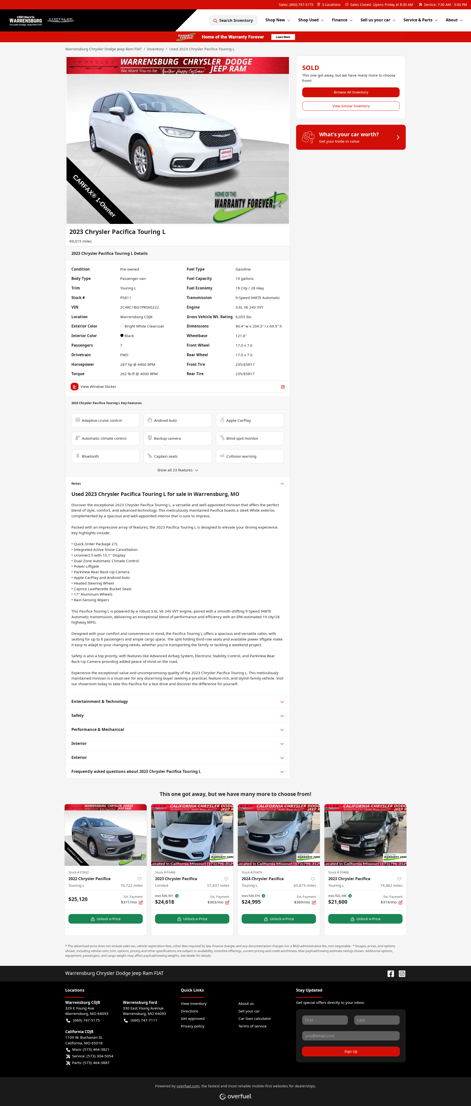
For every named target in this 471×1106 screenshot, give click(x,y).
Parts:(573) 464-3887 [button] (91, 1062)
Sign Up (350, 1051)
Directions (189, 1011)
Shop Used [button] (308, 20)
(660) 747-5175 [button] (86, 1020)
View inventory (194, 1003)
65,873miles (305, 885)
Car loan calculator (254, 1018)
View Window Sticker (98, 386)
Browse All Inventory (351, 92)
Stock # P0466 (165, 872)
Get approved (193, 1018)
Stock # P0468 (338, 872)
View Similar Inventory (351, 106)
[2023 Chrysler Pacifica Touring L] (365, 835)
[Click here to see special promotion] (235, 36)
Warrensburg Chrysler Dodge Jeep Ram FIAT (103, 48)
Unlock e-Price (109, 918)
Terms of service (252, 1026)
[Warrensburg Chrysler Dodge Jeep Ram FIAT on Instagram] (400, 973)
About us (246, 1003)
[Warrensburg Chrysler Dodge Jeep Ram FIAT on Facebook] (388, 973)
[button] (329, 4)
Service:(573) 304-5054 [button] (92, 1055)
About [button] (452, 20)
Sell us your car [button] (375, 20)
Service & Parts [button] (418, 20)
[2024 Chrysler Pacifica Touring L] (279, 835)
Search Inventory (236, 20)
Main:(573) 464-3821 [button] (91, 1049)
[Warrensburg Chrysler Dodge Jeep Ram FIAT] (47, 20)
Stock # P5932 (78, 872)
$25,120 (78, 899)
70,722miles (131, 885)
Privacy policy (192, 1026)
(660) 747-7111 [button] (144, 1020)
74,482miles (391, 885)
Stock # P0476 (252, 872)
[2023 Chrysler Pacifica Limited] (192, 835)
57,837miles (218, 885)
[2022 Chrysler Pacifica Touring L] (106, 835)
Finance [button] (339, 20)
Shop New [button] (275, 20)
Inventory (155, 48)
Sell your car (249, 1011)
